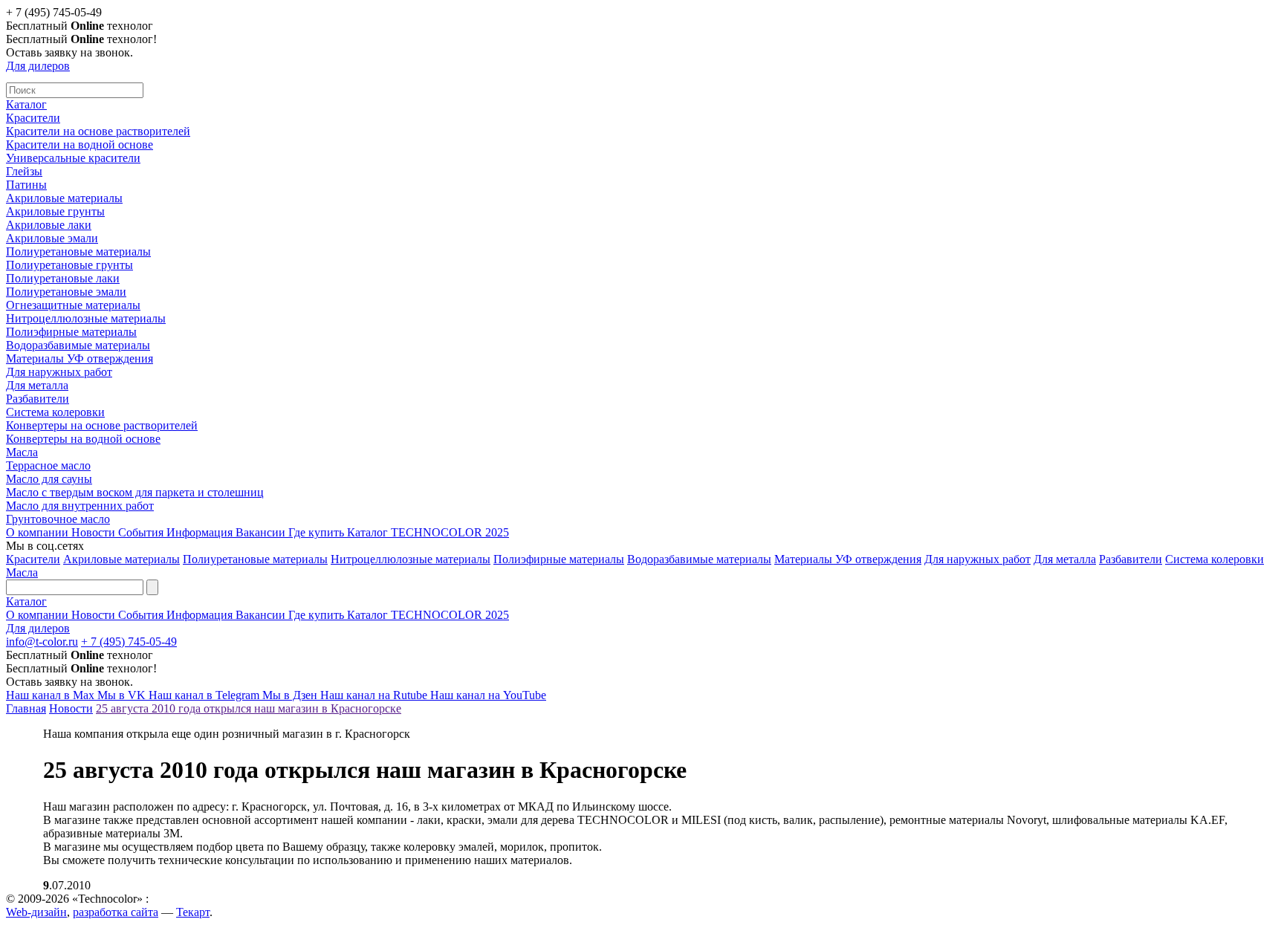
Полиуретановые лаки (63, 278)
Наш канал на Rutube (375, 695)
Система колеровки (55, 412)
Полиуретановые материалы (78, 251)
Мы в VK (123, 695)
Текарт (193, 912)
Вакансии (262, 532)
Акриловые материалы (64, 198)
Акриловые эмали (52, 238)
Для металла (37, 385)
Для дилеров (38, 65)
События (142, 532)
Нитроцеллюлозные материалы (86, 318)
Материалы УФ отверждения (79, 358)
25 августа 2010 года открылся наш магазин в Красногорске (248, 708)
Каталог (26, 104)
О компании (38, 532)
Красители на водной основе (79, 144)
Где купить (317, 532)
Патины (26, 184)
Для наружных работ (59, 372)
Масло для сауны (49, 479)
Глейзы (24, 171)
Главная (26, 708)
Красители (33, 117)
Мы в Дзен (291, 695)
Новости (94, 532)
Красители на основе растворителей (98, 131)
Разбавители (37, 398)
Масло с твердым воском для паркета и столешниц (135, 492)
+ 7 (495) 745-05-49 (129, 641)
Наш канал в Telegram (205, 695)
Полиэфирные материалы (71, 331)
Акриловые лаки (48, 224)
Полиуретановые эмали (66, 291)
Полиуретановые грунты (69, 265)
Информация (201, 532)
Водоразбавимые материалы (78, 345)
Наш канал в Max (51, 695)
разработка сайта (115, 912)
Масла (22, 452)
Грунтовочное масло (58, 519)
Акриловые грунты (55, 211)
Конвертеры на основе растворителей (102, 425)
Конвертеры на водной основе (83, 438)
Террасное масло (48, 465)
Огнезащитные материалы (73, 305)
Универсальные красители (73, 158)
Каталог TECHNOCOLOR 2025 (428, 532)
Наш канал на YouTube (488, 695)
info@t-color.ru (42, 641)
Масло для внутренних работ (80, 505)
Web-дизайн (36, 912)
